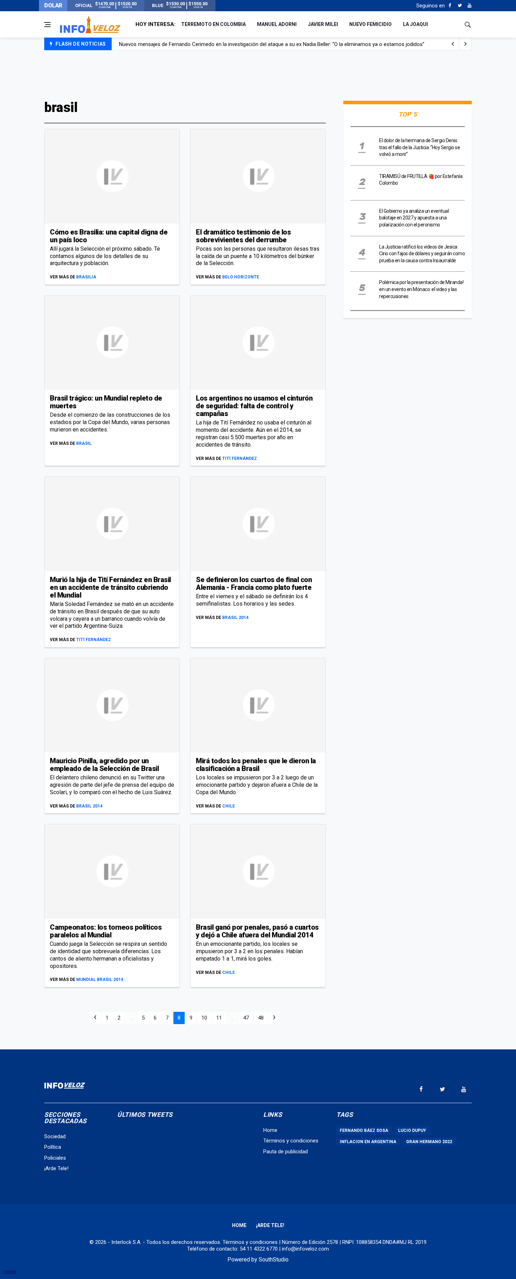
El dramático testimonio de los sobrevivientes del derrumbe (243, 236)
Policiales (55, 1158)
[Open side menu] (47, 24)
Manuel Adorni (277, 24)
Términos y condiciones (290, 1141)
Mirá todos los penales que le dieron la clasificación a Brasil (256, 765)
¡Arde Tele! (56, 1168)
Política (52, 1147)
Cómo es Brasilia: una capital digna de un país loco (108, 236)
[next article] (452, 44)
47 (246, 1018)
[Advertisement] (258, 74)
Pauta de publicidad (285, 1151)
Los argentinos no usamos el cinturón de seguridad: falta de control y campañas (254, 406)
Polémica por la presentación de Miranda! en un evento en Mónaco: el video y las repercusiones (421, 289)
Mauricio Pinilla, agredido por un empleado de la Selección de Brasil (104, 765)
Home (270, 1130)
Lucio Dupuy (412, 1130)
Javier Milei (323, 24)
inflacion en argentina (368, 1141)
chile (228, 806)
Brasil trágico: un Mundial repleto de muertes (106, 402)
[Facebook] (450, 5)
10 (204, 1018)
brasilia (86, 277)
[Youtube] (469, 5)
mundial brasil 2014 (99, 979)
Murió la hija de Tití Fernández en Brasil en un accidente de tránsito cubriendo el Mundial (110, 587)
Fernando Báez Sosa (364, 1130)
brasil (84, 443)
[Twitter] (459, 5)
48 (261, 1018)
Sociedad (55, 1136)
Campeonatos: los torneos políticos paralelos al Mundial (105, 931)
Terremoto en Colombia (213, 24)
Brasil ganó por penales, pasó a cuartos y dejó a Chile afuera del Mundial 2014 (257, 931)
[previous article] (465, 44)
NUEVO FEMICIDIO (370, 24)
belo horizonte (240, 277)
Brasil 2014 (235, 617)
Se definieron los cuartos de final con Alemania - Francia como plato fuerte (254, 583)
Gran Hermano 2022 (429, 1141)
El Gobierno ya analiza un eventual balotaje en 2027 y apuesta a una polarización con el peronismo (414, 218)
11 (219, 1018)
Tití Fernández (239, 458)
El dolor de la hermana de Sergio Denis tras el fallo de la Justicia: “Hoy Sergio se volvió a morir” (419, 147)
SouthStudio (274, 1259)
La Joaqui (415, 24)
